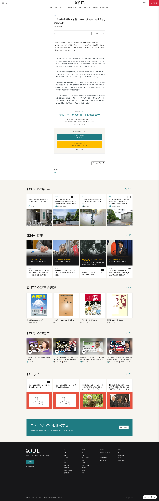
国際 (83, 473)
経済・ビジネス (86, 457)
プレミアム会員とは (80, 124)
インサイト (62, 7)
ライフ (83, 470)
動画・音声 (87, 7)
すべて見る (130, 188)
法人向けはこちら (30, 466)
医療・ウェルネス (86, 465)
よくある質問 (103, 457)
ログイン (82, 111)
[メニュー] (3, 3)
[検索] (7, 3)
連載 (80, 7)
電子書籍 (95, 7)
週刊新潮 (66, 473)
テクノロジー (85, 468)
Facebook (121, 460)
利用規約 (28, 497)
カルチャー (85, 462)
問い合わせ (103, 460)
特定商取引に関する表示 (50, 497)
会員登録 (154, 3)
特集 (56, 7)
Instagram (121, 455)
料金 (101, 455)
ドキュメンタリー (72, 7)
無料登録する (123, 427)
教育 (83, 460)
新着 (51, 7)
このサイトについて (105, 452)
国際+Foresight (104, 7)
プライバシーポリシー (37, 497)
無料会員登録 (79, 149)
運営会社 (60, 497)
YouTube (120, 457)
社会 (83, 455)
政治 (55, 172)
